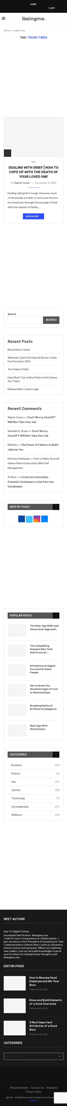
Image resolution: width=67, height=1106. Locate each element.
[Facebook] (13, 7)
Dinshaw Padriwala (18, 458)
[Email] (42, 7)
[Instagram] (23, 7)
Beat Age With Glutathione (39, 727)
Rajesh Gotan (22, 182)
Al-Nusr (12, 476)
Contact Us (37, 1087)
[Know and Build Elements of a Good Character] (15, 1005)
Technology (35, 798)
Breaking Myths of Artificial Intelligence (43, 707)
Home (33, 4)
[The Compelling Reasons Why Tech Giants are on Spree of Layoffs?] (17, 650)
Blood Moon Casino (19, 349)
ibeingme (52, 1087)
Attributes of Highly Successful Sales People (42, 669)
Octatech (33, 1100)
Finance (35, 773)
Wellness (35, 814)
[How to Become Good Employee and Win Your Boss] (15, 983)
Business (35, 765)
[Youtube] (37, 7)
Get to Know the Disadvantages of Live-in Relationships (44, 689)
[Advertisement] (33, 78)
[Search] (63, 18)
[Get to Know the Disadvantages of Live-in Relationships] (17, 690)
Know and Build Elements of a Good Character (45, 1002)
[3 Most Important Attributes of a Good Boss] (15, 1028)
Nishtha (12, 444)
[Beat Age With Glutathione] (17, 730)
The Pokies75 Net (18, 369)
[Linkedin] (32, 7)
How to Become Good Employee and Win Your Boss (44, 981)
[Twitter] (18, 7)
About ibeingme (19, 1087)
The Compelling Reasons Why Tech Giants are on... (41, 649)
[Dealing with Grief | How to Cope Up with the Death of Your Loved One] (33, 137)
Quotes (35, 789)
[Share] (8, 153)
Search (12, 314)
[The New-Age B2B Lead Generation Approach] (17, 630)
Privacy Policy (34, 1091)
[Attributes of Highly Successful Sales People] (17, 670)
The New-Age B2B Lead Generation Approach (44, 627)
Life (35, 781)
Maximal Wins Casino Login (23, 389)
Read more (32, 216)
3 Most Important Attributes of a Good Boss (43, 1026)
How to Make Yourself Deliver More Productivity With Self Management (33, 463)
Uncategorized (35, 806)
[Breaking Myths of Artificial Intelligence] (17, 710)
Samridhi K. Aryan (18, 431)
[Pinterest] (27, 7)
